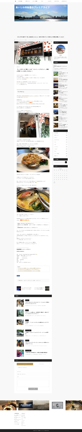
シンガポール (28, 280)
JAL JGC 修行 (20, 1)
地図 (36, 254)
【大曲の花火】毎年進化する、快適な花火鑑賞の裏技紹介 (36, 352)
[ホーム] (15, 1)
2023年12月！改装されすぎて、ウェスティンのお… (60, 67)
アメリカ (27, 300)
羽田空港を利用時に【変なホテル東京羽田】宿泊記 (63, 86)
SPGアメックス (28, 1)
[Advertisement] (41, 28)
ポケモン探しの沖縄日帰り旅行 (63, 79)
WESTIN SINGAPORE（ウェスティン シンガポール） (30, 95)
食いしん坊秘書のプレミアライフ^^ (40, 430)
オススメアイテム (56, 1)
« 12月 (54, 182)
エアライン (60, 137)
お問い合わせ (15, 421)
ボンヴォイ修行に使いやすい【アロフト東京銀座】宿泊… (63, 112)
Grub (27, 110)
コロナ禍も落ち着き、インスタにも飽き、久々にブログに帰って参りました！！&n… (63, 108)
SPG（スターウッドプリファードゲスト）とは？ (17, 420)
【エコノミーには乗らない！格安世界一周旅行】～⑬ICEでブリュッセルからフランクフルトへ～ (37, 313)
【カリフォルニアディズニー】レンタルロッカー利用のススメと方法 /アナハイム (37, 343)
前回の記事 (18, 81)
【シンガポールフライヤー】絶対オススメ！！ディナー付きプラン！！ (28, 269)
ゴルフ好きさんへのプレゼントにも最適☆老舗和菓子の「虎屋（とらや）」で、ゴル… (63, 76)
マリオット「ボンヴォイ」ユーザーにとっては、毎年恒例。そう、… (63, 114)
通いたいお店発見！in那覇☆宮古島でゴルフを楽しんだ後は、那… (63, 127)
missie (21, 280)
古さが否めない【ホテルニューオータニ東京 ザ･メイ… (63, 118)
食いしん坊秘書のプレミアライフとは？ (17, 415)
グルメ (42, 1)
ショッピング (49, 1)
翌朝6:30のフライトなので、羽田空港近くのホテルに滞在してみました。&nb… (63, 88)
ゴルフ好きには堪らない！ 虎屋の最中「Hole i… (63, 73)
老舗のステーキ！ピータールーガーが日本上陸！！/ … (63, 99)
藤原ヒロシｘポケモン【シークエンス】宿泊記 (63, 92)
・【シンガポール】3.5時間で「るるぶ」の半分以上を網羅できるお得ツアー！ (29, 268)
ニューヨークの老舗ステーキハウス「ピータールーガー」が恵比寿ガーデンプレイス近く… (63, 101)
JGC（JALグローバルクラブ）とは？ (17, 417)
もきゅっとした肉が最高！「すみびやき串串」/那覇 (63, 125)
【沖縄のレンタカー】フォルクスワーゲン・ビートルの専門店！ (36, 333)
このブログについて (64, 1)
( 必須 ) (19, 371)
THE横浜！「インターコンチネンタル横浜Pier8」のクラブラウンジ (37, 323)
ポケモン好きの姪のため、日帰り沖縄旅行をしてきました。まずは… (63, 81)
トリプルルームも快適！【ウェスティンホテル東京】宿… (63, 105)
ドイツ (27, 310)
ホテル (60, 151)
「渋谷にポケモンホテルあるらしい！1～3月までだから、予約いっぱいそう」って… (63, 95)
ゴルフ (60, 144)
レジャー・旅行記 (35, 1)
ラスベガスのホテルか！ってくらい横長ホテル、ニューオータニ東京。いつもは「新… (63, 121)
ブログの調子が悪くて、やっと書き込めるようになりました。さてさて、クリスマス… (60, 69)
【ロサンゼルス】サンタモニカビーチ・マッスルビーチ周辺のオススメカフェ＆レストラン (37, 303)
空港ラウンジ (60, 155)
